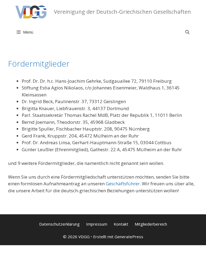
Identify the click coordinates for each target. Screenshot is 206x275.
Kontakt (121, 224)
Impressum (96, 224)
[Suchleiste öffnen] (187, 32)
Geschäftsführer (123, 183)
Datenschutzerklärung (59, 224)
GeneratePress (129, 236)
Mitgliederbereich (151, 224)
